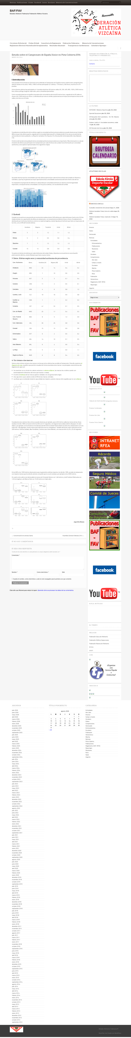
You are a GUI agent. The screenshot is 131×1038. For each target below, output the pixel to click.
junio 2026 (15, 712)
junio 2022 (15, 813)
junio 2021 (15, 837)
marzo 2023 (15, 793)
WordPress (118, 1033)
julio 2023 (15, 784)
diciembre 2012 (16, 1015)
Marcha (94, 268)
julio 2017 (15, 935)
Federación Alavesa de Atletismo (99, 643)
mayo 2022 (15, 815)
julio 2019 (15, 886)
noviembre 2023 (17, 777)
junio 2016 (15, 951)
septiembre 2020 (17, 857)
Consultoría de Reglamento (51, 43)
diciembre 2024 (16, 750)
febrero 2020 (16, 873)
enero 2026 (15, 724)
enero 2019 (15, 899)
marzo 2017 (15, 937)
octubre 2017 (16, 931)
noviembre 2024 (17, 752)
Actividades (94, 240)
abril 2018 (15, 917)
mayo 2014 (15, 989)
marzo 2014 (15, 993)
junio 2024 (15, 761)
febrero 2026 (16, 721)
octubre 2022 (16, 804)
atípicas (78, 379)
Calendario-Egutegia (98, 45)
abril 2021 (15, 842)
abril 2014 (15, 991)
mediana (22, 375)
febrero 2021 (16, 846)
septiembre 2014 (17, 982)
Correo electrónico (43, 572)
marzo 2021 (15, 844)
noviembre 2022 (17, 801)
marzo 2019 (15, 895)
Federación (94, 276)
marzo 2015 (15, 975)
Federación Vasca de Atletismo (98, 637)
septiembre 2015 (17, 969)
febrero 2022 (16, 822)
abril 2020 (15, 868)
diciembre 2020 (16, 850)
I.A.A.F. (91, 650)
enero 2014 (15, 997)
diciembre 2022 (16, 799)
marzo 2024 (15, 768)
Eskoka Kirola (97, 204)
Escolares (51, 2)
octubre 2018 (16, 906)
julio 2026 (15, 710)
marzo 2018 (15, 920)
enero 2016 (15, 962)
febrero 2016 (16, 960)
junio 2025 (15, 737)
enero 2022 (15, 824)
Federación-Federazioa (71, 43)
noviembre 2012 (17, 1018)
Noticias (13, 2)
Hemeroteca (94, 279)
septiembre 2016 (17, 948)
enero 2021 (15, 848)
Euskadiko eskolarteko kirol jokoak (99, 208)
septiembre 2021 (17, 833)
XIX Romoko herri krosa (96, 128)
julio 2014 (15, 986)
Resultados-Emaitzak (57, 45)
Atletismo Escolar (97, 171)
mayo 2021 (15, 839)
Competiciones (95, 257)
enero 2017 (15, 942)
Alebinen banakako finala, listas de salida (101, 211)
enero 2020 (15, 875)
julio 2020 (15, 862)
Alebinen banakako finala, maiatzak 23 (100, 217)
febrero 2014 (16, 995)
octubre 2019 (16, 882)
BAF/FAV (16, 10)
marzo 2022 (15, 819)
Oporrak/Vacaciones (95, 113)
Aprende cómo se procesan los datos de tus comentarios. (56, 590)
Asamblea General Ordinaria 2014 (73, 536)
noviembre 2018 (17, 904)
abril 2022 (15, 817)
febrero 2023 (16, 795)
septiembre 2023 (17, 781)
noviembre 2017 (17, 928)
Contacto (92, 64)
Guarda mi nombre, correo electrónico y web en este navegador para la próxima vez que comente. (42, 579)
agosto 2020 (16, 859)
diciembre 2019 (16, 877)
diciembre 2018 (16, 902)
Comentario (16, 555)
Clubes (30, 2)
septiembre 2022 (17, 806)
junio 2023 (15, 786)
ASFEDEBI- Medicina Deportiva (98, 110)
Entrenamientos (97, 243)
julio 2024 (15, 759)
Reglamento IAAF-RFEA (98, 282)
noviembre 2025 (17, 728)
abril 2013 (15, 1006)
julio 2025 (15, 735)
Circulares (93, 254)
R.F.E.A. (91, 647)
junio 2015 (15, 971)
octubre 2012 (16, 1020)
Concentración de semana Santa (22, 536)
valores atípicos (49, 370)
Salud (93, 251)
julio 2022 (15, 810)
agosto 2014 (16, 984)
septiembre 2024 (17, 757)
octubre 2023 (16, 779)
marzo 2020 (15, 871)
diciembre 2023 (16, 775)
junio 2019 (15, 888)
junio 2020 (15, 864)
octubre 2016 (16, 946)
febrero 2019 (16, 897)
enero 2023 (15, 797)
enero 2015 (15, 977)
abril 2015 (15, 973)
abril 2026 (15, 717)
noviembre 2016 (17, 944)
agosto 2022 (16, 808)
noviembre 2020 (17, 853)
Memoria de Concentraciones (66, 2)
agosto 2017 (16, 933)
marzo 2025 (15, 744)
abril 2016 (15, 955)
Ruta (93, 274)
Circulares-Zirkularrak (18, 43)
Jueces (44, 2)
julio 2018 (15, 911)
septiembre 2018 (17, 908)
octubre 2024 (16, 755)
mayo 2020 (15, 866)
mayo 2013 (15, 1004)
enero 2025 (15, 748)
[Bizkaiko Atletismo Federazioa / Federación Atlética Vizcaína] (104, 371)
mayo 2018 (15, 915)
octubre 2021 (16, 830)
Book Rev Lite (103, 1033)
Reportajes (94, 285)
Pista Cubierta (96, 271)
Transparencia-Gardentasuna (78, 45)
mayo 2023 (15, 788)
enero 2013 (15, 1013)
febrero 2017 (16, 940)
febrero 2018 (16, 922)
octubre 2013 (16, 1002)
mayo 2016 (15, 953)
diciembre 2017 (16, 926)
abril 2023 (15, 790)
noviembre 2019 (17, 879)
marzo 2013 (15, 1009)
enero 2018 (15, 924)
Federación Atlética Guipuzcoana (99, 640)
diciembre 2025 (16, 726)
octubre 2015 (16, 966)
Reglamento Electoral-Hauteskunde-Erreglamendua (29, 45)
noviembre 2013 (17, 1000)
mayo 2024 (15, 764)
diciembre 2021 (16, 826)
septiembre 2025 (17, 732)
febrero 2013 (16, 1011)
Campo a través (96, 263)
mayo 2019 (15, 891)
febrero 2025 (16, 746)
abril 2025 (15, 741)
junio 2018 (15, 913)
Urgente (91, 288)
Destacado (92, 234)
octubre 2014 (16, 980)
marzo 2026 (15, 719)
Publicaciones (22, 2)
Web (63, 572)
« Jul (50, 730)
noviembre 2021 (17, 828)
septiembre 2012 (17, 1022)
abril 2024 (15, 766)
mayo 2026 (15, 715)
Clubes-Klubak (33, 43)
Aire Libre (94, 260)
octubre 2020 (16, 855)
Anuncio (91, 227)
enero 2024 (15, 773)
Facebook (37, 2)
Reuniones (95, 249)
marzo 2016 (15, 957)
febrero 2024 (16, 770)
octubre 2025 (16, 730)
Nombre (15, 572)
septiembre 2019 (17, 884)
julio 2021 (15, 835)
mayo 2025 (15, 739)
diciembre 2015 (16, 964)
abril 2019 (15, 893)
